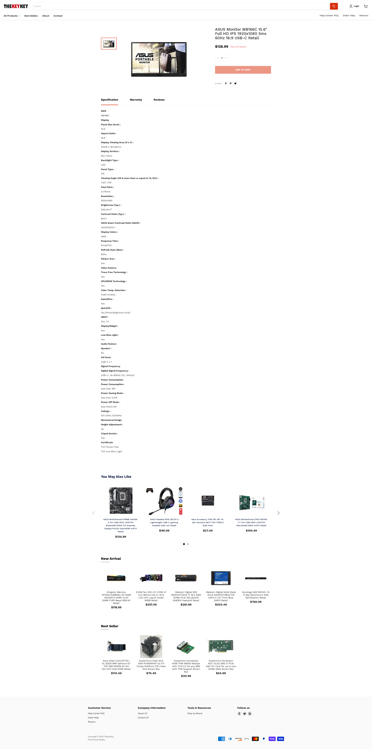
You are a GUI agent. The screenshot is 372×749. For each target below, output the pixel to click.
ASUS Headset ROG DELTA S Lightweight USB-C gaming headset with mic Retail (164, 522)
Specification (109, 99)
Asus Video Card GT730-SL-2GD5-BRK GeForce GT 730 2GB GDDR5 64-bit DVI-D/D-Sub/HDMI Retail (116, 664)
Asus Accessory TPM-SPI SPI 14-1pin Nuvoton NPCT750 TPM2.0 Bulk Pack (207, 522)
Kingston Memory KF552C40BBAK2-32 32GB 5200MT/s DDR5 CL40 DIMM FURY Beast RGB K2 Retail (116, 598)
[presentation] (93, 512)
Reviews (159, 99)
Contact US (143, 717)
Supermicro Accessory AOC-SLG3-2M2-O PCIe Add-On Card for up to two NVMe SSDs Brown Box (221, 664)
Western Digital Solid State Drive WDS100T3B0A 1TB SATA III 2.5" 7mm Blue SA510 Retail (221, 596)
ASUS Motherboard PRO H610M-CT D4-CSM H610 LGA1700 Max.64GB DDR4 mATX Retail (251, 522)
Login (356, 6)
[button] (184, 544)
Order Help (349, 15)
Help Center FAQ (329, 15)
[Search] (334, 6)
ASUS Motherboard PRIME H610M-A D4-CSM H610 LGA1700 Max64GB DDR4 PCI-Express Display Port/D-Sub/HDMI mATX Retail (120, 525)
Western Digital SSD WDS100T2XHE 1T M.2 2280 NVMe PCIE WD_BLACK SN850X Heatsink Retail (186, 596)
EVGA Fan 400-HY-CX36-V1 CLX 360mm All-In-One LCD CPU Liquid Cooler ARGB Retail (151, 596)
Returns (363, 15)
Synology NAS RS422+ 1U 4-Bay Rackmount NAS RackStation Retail (256, 595)
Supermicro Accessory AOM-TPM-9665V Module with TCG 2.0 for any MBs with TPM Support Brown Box (186, 666)
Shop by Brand (194, 713)
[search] (181, 6)
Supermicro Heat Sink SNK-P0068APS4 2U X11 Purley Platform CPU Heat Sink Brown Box (151, 664)
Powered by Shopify (96, 739)
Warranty (136, 99)
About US (142, 713)
